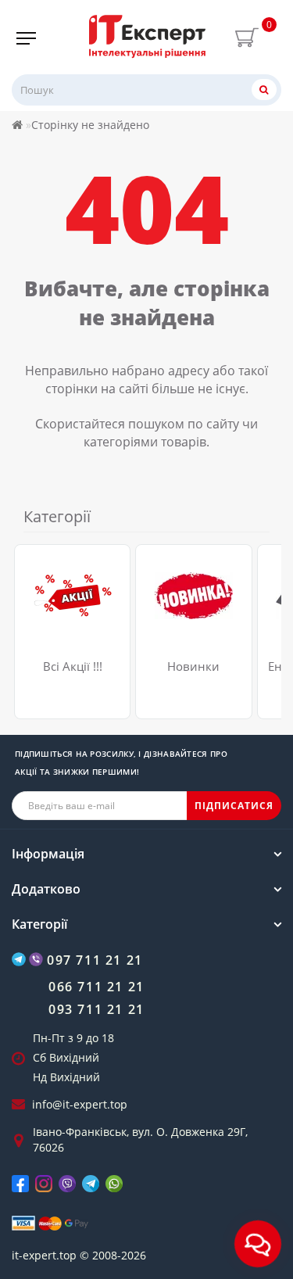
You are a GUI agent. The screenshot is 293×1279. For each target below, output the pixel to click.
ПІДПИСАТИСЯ (234, 805)
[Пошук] (264, 89)
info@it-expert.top (79, 1104)
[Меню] (26, 38)
